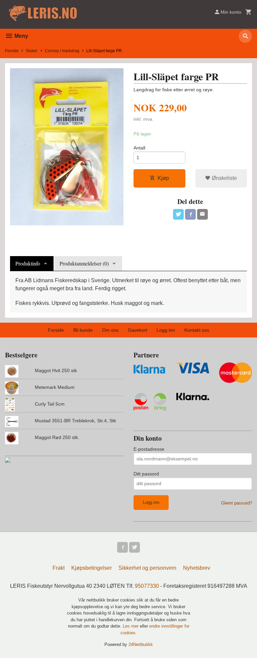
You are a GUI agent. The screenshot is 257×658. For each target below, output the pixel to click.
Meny (20, 36)
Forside (12, 50)
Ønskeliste (223, 178)
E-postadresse (149, 449)
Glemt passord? (236, 503)
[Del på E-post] (202, 214)
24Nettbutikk (140, 644)
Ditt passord (146, 473)
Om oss (110, 330)
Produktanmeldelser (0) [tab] (84, 263)
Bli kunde (83, 330)
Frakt (59, 568)
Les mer (131, 626)
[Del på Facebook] (190, 214)
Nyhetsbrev (196, 568)
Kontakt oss (196, 330)
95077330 (147, 586)
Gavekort (137, 330)
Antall (139, 147)
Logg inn (166, 330)
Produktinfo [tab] (27, 263)
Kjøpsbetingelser (91, 568)
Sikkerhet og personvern (147, 568)
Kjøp (163, 178)
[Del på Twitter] (178, 214)
